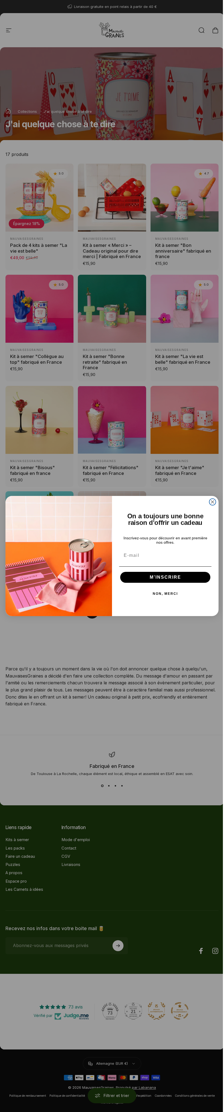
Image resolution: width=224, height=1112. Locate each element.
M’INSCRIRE (165, 577)
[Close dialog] (212, 502)
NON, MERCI (165, 594)
